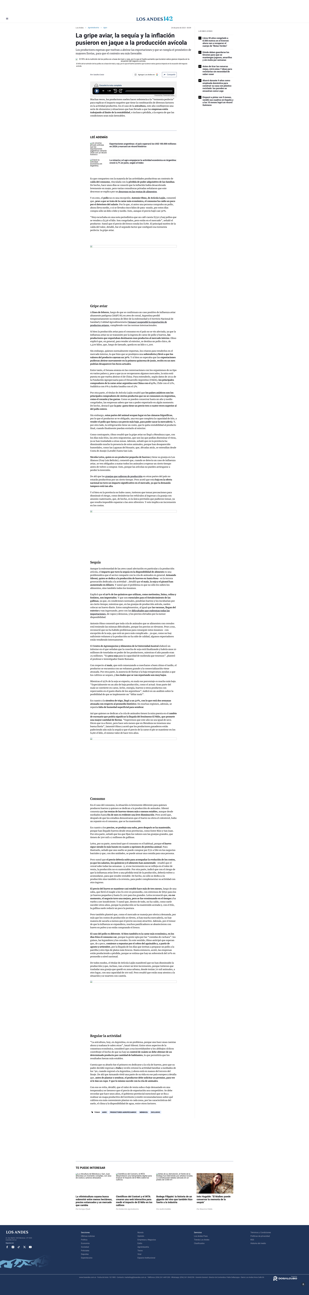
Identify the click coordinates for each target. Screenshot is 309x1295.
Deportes (85, 1254)
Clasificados (199, 1243)
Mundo (140, 1232)
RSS (252, 1240)
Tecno (140, 1250)
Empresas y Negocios (146, 1240)
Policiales (85, 1250)
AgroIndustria (93, 28)
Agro (104, 1112)
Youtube (30, 1247)
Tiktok (18, 1247)
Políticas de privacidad (260, 1236)
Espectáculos (86, 1258)
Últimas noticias (88, 1236)
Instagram (12, 1247)
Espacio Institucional (146, 1258)
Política (84, 1240)
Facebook (7, 1247)
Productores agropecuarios (123, 1112)
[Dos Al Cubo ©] (285, 1280)
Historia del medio (258, 1243)
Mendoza (144, 1112)
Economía (85, 1243)
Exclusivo (155, 1112)
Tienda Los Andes (201, 1240)
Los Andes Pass (201, 1236)
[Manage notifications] (303, 1284)
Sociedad (85, 1247)
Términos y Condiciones (260, 1232)
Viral (139, 1254)
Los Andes (80, 28)
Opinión (140, 1236)
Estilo (139, 1243)
